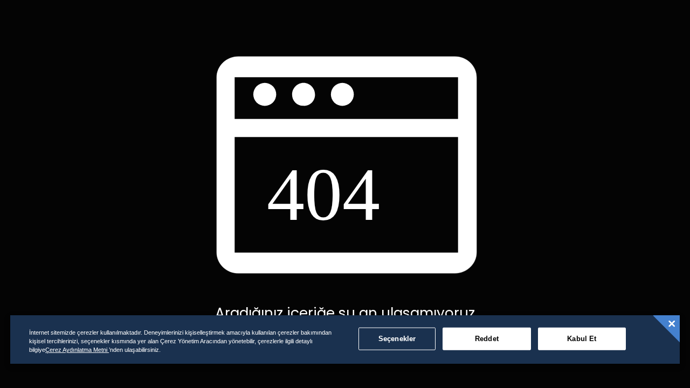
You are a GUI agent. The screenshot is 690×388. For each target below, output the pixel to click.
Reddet (487, 339)
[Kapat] (672, 324)
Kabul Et (581, 339)
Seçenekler (397, 339)
